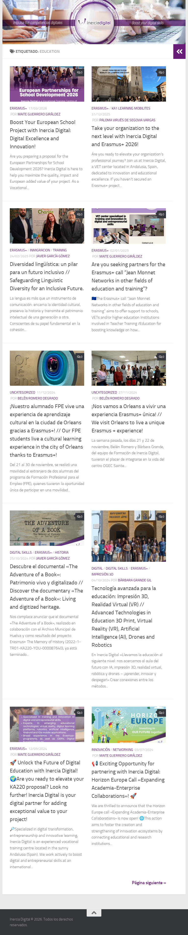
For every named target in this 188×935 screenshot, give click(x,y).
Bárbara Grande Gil (135, 580)
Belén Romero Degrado (38, 398)
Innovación (101, 750)
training (60, 250)
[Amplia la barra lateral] (179, 51)
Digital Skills (21, 552)
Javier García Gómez (53, 256)
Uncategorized (22, 392)
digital (97, 568)
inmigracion (40, 250)
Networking (123, 750)
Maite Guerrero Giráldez (39, 114)
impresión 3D (102, 574)
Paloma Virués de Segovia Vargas (127, 120)
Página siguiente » (149, 882)
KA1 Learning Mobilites (131, 108)
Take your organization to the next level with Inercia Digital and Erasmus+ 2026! (125, 136)
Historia (62, 552)
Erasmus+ (18, 108)
